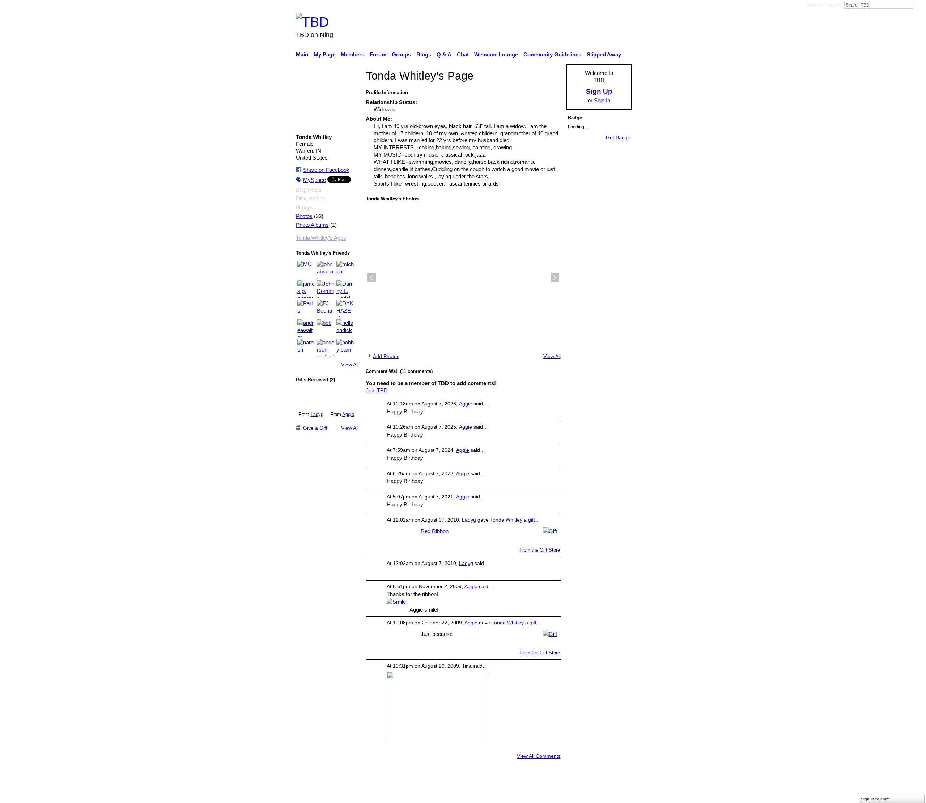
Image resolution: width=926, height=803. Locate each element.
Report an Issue (566, 793)
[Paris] (306, 308)
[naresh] (306, 347)
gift (531, 520)
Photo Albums (312, 225)
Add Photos (386, 356)
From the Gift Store (539, 550)
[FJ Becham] (325, 308)
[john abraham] (325, 269)
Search (919, 4)
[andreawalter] (306, 328)
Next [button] (555, 277)
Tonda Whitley (506, 520)
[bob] (325, 328)
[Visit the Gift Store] (550, 531)
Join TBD (377, 390)
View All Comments (539, 756)
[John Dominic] (325, 289)
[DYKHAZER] (345, 308)
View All (349, 364)
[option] (463, 277)
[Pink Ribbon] (342, 397)
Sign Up (815, 5)
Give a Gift (315, 428)
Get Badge (618, 137)
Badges (531, 793)
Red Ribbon (435, 531)
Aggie (348, 414)
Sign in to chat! (875, 799)
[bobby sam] (345, 347)
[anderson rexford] (325, 347)
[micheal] (345, 269)
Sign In (834, 5)
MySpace (314, 180)
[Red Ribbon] (311, 397)
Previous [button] (371, 277)
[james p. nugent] (306, 289)
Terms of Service (612, 793)
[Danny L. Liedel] (345, 289)
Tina (467, 666)
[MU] (306, 269)
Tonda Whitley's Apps (321, 238)
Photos (304, 216)
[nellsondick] (345, 328)
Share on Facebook (326, 170)
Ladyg (317, 414)
